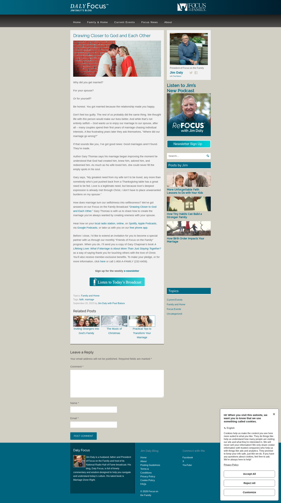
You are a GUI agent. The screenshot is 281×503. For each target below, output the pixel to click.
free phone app (138, 227)
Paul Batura (177, 76)
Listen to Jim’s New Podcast (181, 88)
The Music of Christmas (114, 330)
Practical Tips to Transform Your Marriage (142, 333)
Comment (76, 366)
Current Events (174, 300)
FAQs (143, 484)
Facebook (188, 457)
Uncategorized (174, 314)
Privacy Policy (147, 476)
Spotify (133, 223)
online (120, 223)
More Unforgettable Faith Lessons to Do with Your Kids (185, 191)
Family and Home (90, 295)
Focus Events (174, 309)
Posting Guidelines (150, 465)
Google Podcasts (87, 227)
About (143, 461)
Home (143, 457)
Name (74, 403)
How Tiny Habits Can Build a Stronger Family (184, 215)
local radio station (105, 223)
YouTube (187, 465)
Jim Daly (89, 8)
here (103, 261)
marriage (89, 299)
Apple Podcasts (147, 223)
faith (81, 299)
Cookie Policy (147, 480)
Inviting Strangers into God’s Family (86, 330)
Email (74, 418)
